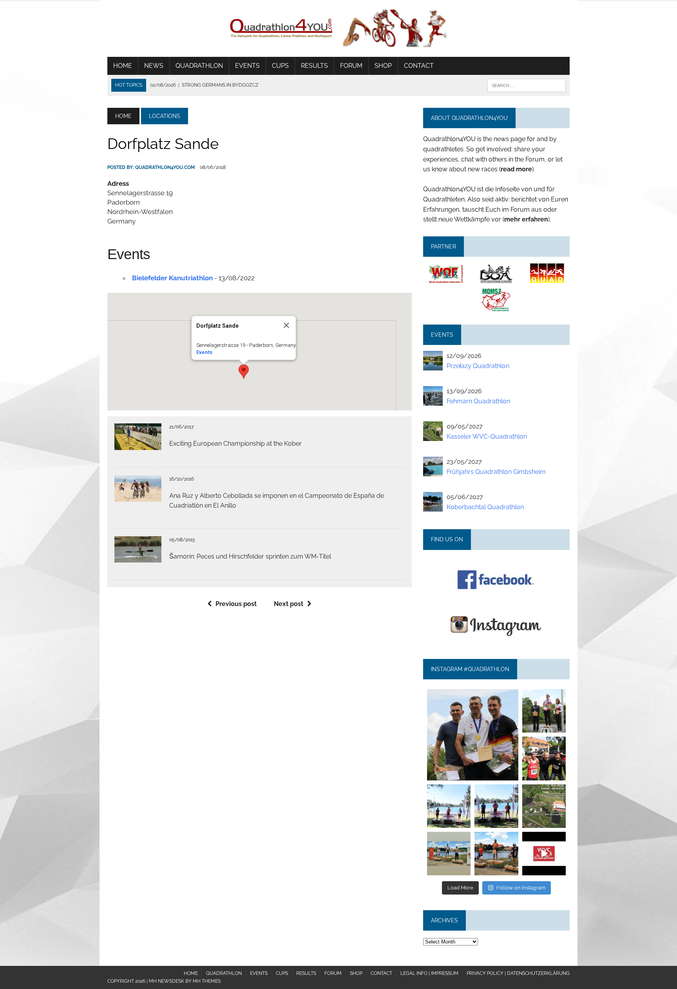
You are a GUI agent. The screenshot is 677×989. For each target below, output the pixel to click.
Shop (383, 65)
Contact (419, 65)
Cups (280, 65)
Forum (351, 65)
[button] (244, 371)
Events (247, 65)
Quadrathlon (199, 65)
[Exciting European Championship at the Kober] (137, 444)
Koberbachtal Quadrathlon (485, 507)
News (153, 65)
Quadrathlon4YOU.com (165, 167)
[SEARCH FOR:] (526, 85)
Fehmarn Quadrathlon (478, 401)
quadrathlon (472, 693)
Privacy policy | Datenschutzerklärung (518, 973)
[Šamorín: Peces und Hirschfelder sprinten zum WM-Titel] (137, 557)
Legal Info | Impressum (429, 973)
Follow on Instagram (520, 888)
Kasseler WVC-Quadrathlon (487, 436)
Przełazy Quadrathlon (478, 366)
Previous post (236, 604)
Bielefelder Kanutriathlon (172, 278)
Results (314, 65)
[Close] (286, 325)
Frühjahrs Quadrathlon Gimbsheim (496, 471)
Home (122, 65)
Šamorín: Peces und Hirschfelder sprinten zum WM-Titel (250, 556)
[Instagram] (514, 775)
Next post (288, 604)
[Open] (472, 734)
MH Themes (207, 981)
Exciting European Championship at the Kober (235, 443)
